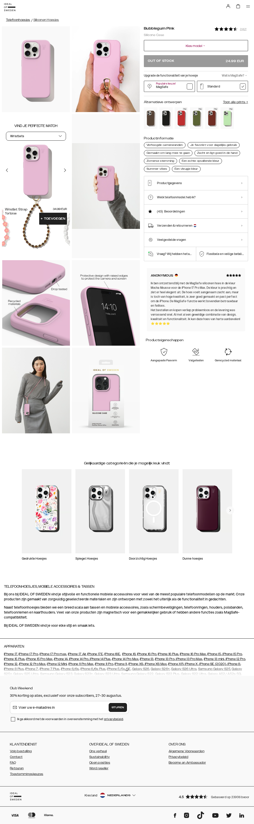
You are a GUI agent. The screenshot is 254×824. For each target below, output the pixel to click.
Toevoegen (53, 218)
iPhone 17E (95, 654)
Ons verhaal (98, 751)
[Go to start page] (9, 7)
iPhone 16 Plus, (168, 654)
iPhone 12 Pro (235, 659)
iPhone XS (135, 664)
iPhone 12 (11, 664)
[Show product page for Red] (181, 118)
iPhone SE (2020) (212, 664)
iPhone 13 (147, 659)
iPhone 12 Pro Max (32, 664)
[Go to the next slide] (65, 170)
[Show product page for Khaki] (196, 118)
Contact (16, 757)
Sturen (118, 707)
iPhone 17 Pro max (52, 654)
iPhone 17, (11, 654)
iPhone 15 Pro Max (39, 659)
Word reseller (98, 768)
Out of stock (196, 61)
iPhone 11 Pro (104, 664)
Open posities (99, 762)
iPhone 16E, (112, 654)
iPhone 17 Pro (28, 654)
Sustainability (99, 757)
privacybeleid (113, 719)
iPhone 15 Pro (232, 654)
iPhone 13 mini (214, 659)
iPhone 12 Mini (57, 664)
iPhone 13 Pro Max (188, 659)
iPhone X (191, 664)
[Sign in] (228, 6)
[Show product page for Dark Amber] (212, 118)
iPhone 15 (214, 654)
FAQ (13, 762)
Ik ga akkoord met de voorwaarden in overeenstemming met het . (70, 719)
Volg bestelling (21, 751)
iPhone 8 (233, 664)
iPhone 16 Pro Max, (193, 654)
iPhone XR (175, 664)
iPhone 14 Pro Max (125, 659)
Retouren (17, 768)
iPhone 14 (61, 659)
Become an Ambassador (187, 762)
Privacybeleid (178, 757)
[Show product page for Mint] (227, 118)
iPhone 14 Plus (100, 659)
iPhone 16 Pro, (147, 654)
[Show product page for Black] (166, 118)
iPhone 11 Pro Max (81, 664)
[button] (212, 796)
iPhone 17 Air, (77, 654)
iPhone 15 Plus (14, 659)
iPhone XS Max (155, 664)
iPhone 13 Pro (164, 659)
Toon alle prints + (235, 102)
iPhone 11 (121, 664)
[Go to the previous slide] (7, 170)
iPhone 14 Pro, (78, 659)
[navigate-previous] (230, 510)
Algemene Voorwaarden (186, 751)
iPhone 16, (129, 654)
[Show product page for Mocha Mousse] (150, 118)
